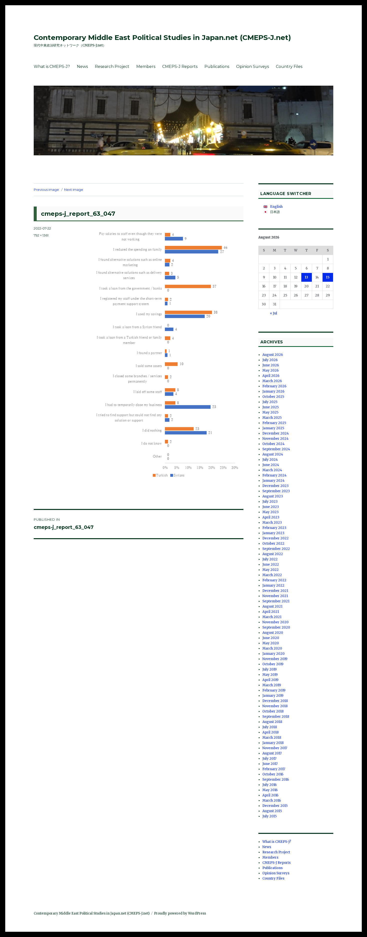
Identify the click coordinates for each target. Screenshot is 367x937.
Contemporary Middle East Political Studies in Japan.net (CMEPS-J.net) (162, 37)
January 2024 (273, 480)
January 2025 (273, 428)
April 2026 (270, 376)
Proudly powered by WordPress (180, 913)
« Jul (273, 313)
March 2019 (271, 685)
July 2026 (270, 360)
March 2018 (271, 737)
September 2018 (275, 716)
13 (306, 277)
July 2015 (269, 816)
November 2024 (275, 439)
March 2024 (272, 470)
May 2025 (270, 412)
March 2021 (271, 617)
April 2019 (270, 680)
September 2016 (275, 779)
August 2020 (272, 633)
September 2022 (276, 549)
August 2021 (272, 606)
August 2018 (272, 722)
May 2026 (270, 370)
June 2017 (270, 764)
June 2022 (270, 564)
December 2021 (275, 591)
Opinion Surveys (252, 66)
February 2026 (274, 386)
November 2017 (274, 748)
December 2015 (275, 806)
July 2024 (270, 460)
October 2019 (272, 664)
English (276, 207)
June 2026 (270, 365)
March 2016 (271, 800)
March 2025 (272, 418)
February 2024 (274, 475)
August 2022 (272, 554)
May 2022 (270, 570)
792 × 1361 (41, 235)
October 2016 (272, 774)
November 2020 (275, 622)
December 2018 (275, 701)
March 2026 (272, 381)
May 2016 (270, 790)
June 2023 (270, 507)
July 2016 (269, 785)
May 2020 (270, 643)
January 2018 (273, 743)
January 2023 (273, 533)
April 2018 (270, 732)
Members (145, 66)
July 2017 (269, 758)
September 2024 (276, 449)
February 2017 (273, 769)
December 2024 (275, 433)
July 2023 (270, 501)
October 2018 (273, 711)
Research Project (112, 66)
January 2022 (273, 585)
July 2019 (269, 669)
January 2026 (273, 391)
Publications (216, 66)
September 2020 (276, 627)
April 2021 (270, 612)
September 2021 (275, 601)
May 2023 (270, 512)
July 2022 (270, 559)
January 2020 (273, 654)
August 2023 (272, 496)
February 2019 (273, 690)
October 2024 (273, 444)
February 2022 (274, 580)
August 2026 (272, 355)
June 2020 (270, 638)
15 (328, 277)
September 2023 (276, 491)
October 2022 (273, 543)
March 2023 (272, 522)
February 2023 (274, 528)
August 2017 (272, 753)
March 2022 (272, 575)
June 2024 (270, 465)
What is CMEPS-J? (52, 66)
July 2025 (269, 402)
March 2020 (272, 648)
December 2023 (275, 486)
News (82, 66)
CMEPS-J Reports (179, 66)
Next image (73, 190)
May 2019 (270, 675)
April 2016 (270, 795)
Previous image (46, 190)
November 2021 (275, 596)
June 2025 (270, 407)
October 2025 (273, 397)
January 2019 (272, 696)
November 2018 (275, 706)
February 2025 (274, 423)
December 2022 (275, 538)
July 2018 (269, 727)
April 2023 (270, 517)
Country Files (289, 66)
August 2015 (272, 811)
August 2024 (272, 454)
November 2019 (274, 659)
